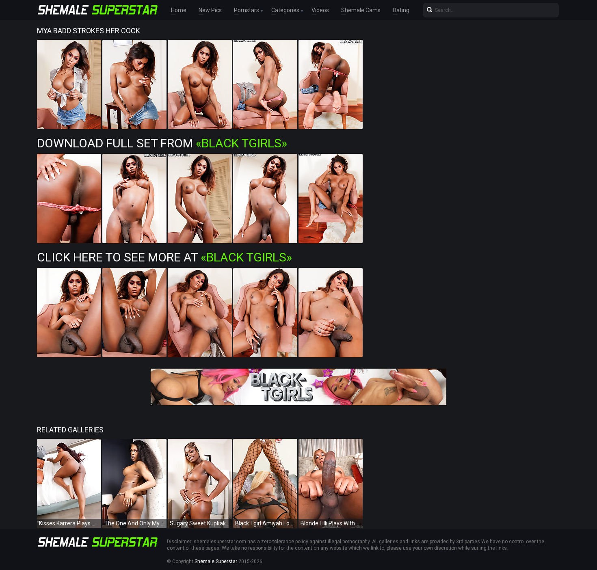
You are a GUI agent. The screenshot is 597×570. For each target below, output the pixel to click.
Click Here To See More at (164, 257)
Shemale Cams (361, 10)
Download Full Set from (162, 143)
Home (178, 10)
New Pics (210, 10)
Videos (320, 10)
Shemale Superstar (216, 561)
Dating (401, 10)
